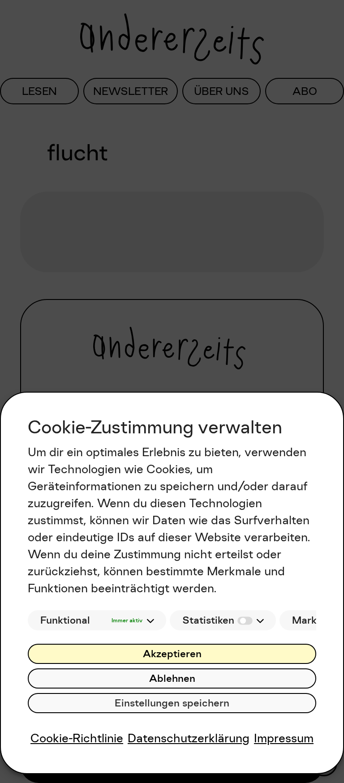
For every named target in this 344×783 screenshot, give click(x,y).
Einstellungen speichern (172, 703)
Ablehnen (172, 678)
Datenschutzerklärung (188, 738)
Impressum (284, 738)
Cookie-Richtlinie (76, 738)
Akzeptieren (172, 653)
